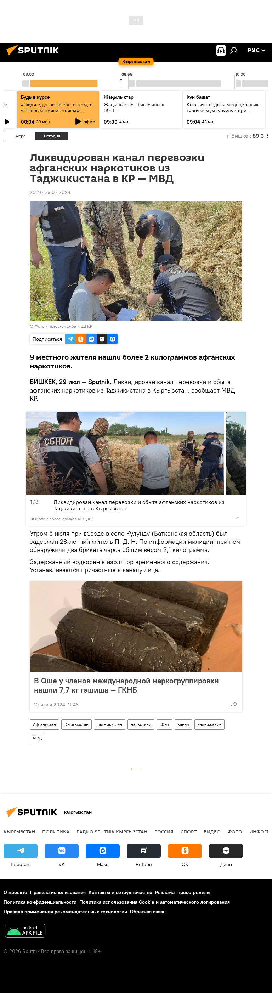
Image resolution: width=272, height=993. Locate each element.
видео (212, 831)
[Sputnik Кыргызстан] (35, 56)
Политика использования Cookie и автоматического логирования (154, 902)
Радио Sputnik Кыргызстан (111, 831)
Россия (164, 831)
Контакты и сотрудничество (120, 892)
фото (235, 831)
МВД (37, 737)
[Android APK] (25, 932)
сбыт (164, 724)
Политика (55, 831)
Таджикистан (109, 724)
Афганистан (44, 724)
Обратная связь (147, 911)
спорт (189, 831)
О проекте (15, 892)
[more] (237, 517)
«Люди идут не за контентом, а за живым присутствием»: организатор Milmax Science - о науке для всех (57, 113)
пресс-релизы (193, 892)
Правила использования (58, 892)
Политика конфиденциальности (40, 902)
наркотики (141, 724)
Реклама (165, 892)
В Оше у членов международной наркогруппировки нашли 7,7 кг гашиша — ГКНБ (126, 685)
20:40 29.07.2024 (50, 192)
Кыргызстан (76, 724)
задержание (209, 724)
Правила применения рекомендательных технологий (65, 911)
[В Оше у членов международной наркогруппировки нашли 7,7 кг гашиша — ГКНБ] (136, 626)
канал (183, 724)
